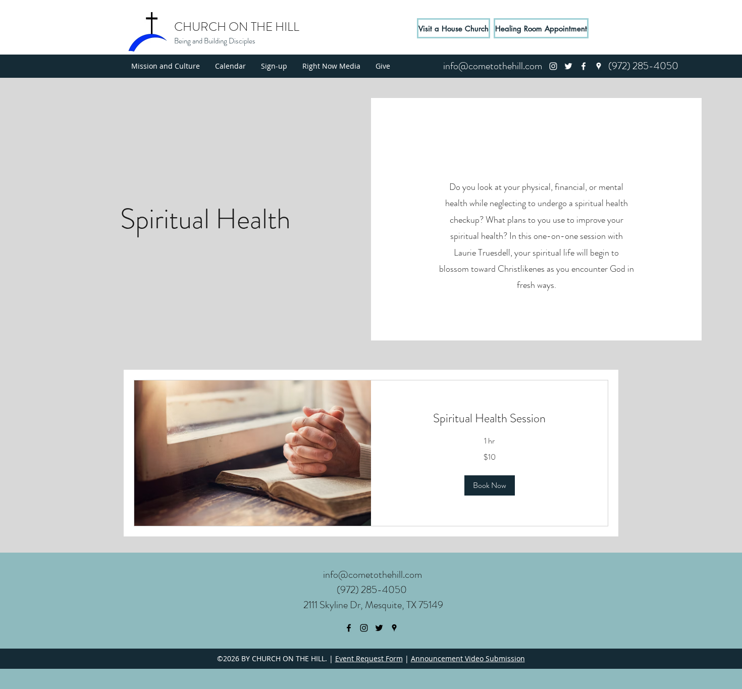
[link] (489, 419)
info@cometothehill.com (372, 574)
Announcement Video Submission (468, 658)
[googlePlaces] (599, 66)
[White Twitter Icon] (568, 66)
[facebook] (583, 66)
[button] (489, 485)
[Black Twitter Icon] (379, 628)
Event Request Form (369, 658)
